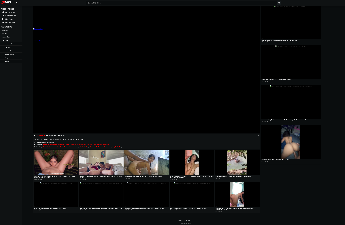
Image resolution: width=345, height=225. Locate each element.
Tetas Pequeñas (97, 144)
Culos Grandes (52, 144)
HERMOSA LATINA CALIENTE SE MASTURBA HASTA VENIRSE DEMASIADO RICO (234, 208)
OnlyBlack (115, 147)
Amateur (44, 144)
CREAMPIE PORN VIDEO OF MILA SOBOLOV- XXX (277, 80)
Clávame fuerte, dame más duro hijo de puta (275, 160)
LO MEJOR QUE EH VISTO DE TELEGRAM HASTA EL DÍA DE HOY (144, 208)
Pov (120, 147)
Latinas (67, 144)
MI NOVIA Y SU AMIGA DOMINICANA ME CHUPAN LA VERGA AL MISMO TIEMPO (101, 177)
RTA (189, 220)
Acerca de (41, 135)
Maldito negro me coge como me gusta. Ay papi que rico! (280, 40)
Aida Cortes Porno (62, 147)
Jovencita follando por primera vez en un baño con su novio (144, 176)
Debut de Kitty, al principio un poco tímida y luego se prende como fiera (285, 120)
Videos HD (106, 144)
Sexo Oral (89, 144)
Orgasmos (73, 144)
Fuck (97, 147)
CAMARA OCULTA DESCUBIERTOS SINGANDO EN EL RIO (233, 176)
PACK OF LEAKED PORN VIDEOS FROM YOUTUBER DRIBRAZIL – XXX (101, 208)
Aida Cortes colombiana (49, 147)
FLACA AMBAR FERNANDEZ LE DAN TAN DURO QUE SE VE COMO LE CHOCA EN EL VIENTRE (191, 177)
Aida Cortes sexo (73, 147)
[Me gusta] (34, 135)
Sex (124, 147)
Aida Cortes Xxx (83, 147)
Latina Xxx (103, 147)
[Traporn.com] (7, 2)
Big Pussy (92, 147)
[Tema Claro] (16, 2)
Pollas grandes (81, 144)
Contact (180, 220)
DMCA (185, 220)
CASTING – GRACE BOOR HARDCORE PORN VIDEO (50, 208)
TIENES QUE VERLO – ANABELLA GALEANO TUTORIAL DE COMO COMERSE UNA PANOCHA (54, 177)
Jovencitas (61, 144)
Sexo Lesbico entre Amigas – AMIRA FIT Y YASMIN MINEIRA (188, 208)
